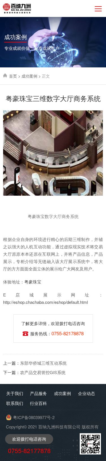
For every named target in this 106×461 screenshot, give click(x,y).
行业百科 (38, 403)
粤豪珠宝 (32, 282)
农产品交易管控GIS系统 (34, 372)
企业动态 (86, 393)
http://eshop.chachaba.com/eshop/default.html (45, 302)
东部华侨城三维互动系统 (35, 363)
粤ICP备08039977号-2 (34, 417)
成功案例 (29, 76)
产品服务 (38, 393)
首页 (13, 76)
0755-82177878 (29, 450)
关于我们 (14, 393)
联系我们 (14, 403)
